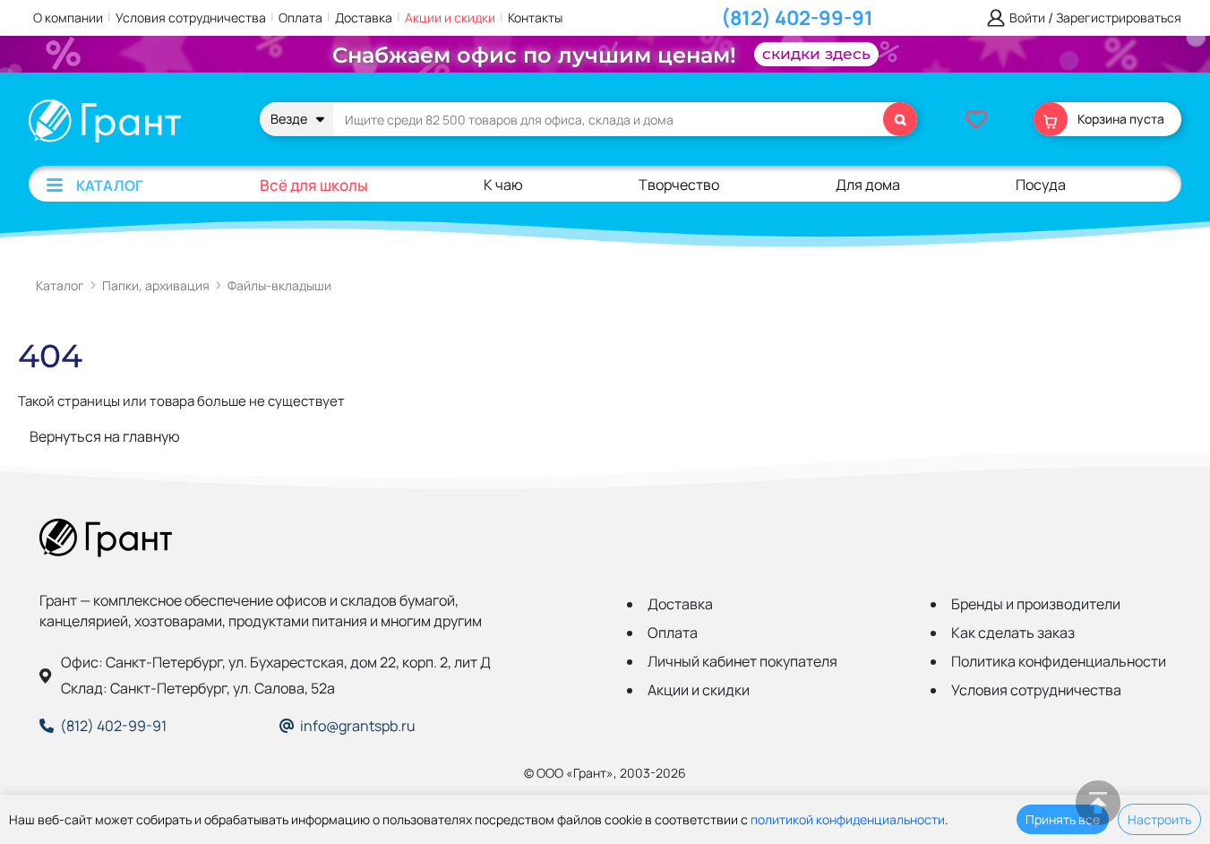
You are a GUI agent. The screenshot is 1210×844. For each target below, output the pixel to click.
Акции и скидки (450, 17)
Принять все (1062, 819)
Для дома (868, 184)
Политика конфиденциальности (1058, 661)
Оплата (300, 17)
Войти (1027, 18)
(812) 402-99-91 (797, 17)
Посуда (1041, 184)
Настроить (1159, 819)
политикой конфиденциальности (848, 819)
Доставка (363, 17)
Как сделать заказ (1013, 632)
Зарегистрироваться (1118, 18)
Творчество (679, 184)
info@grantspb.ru (358, 726)
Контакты (535, 17)
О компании (68, 17)
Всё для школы (314, 185)
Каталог (109, 185)
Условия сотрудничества (191, 17)
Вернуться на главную (105, 436)
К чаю (503, 184)
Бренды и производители (1035, 604)
